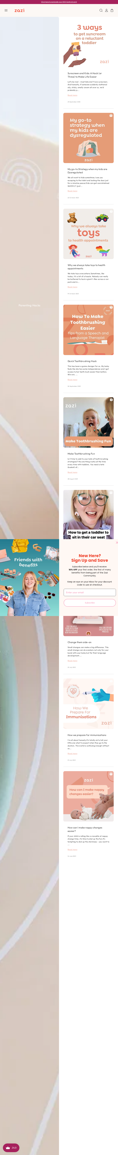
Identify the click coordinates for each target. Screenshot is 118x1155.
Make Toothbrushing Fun (81, 453)
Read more (72, 95)
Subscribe (90, 602)
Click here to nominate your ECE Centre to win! (59, 2)
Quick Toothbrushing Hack (82, 361)
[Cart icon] (112, 10)
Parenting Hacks (29, 305)
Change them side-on (80, 642)
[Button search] (101, 10)
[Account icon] (106, 10)
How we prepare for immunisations (87, 734)
